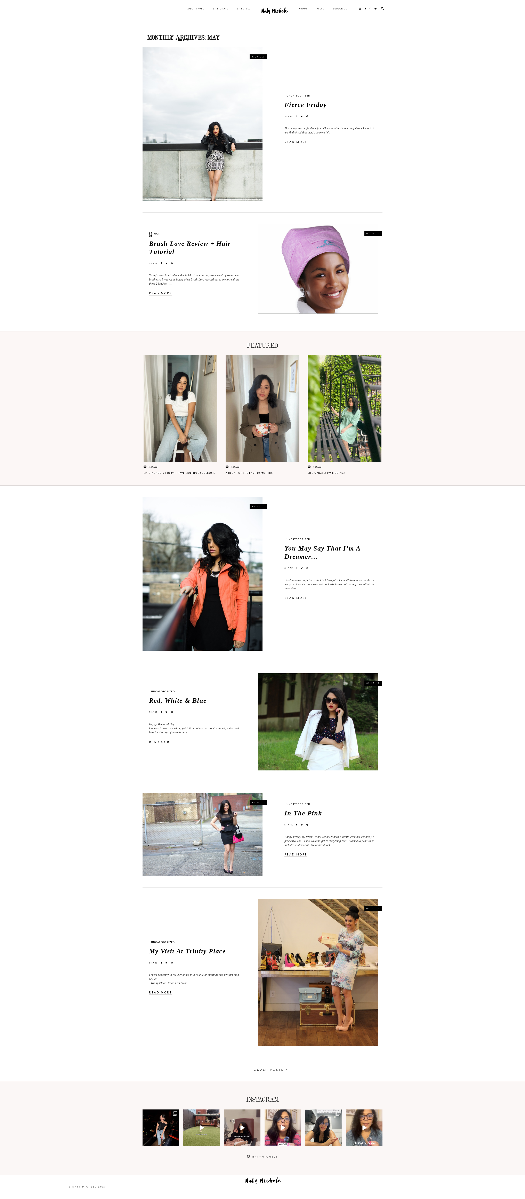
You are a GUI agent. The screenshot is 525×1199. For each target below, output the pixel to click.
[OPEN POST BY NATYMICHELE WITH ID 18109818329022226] (283, 1127)
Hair (157, 233)
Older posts (269, 1069)
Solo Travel (195, 8)
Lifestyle (244, 8)
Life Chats (220, 8)
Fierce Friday (305, 104)
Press (320, 8)
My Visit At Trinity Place (187, 951)
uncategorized (298, 95)
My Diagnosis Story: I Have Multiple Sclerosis (180, 472)
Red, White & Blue (178, 700)
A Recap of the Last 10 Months (249, 472)
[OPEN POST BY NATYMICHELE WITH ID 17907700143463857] (242, 1127)
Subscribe (340, 8)
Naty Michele (274, 12)
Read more (295, 142)
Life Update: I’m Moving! (326, 472)
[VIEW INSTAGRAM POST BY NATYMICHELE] (175, 1142)
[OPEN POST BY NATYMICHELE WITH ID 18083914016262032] (201, 1127)
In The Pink (303, 813)
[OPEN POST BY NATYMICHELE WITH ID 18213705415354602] (161, 1127)
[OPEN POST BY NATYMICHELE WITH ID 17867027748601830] (364, 1127)
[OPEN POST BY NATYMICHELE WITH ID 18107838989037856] (323, 1127)
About (303, 8)
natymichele (161, 1113)
